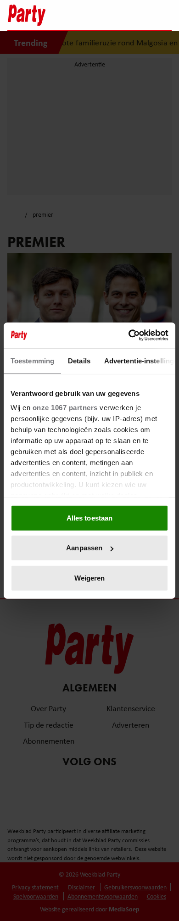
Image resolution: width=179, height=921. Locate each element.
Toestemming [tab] (32, 360)
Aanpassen (84, 548)
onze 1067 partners (65, 407)
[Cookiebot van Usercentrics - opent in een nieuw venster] (128, 335)
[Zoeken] (164, 16)
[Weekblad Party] (48, 15)
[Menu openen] (107, 15)
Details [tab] (79, 360)
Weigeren (89, 577)
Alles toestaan (89, 517)
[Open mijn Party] (137, 15)
